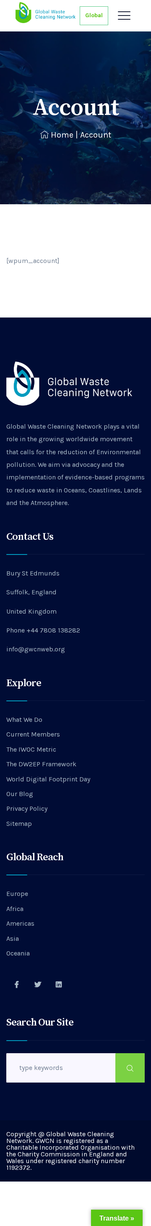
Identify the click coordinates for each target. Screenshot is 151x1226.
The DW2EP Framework (41, 764)
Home (62, 135)
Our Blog (19, 794)
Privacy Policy (26, 808)
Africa (14, 909)
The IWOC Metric (31, 749)
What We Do (24, 720)
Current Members (33, 734)
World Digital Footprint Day (48, 779)
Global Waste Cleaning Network (54, 426)
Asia (12, 938)
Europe (17, 894)
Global (94, 15)
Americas (20, 923)
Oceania (18, 953)
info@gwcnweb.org (35, 649)
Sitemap (19, 824)
